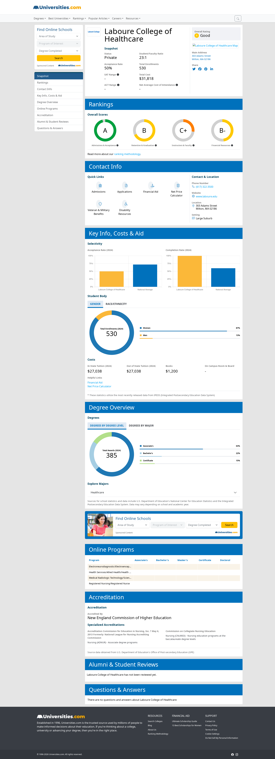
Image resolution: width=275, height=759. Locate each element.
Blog (150, 725)
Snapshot (43, 76)
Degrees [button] (39, 18)
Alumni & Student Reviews (53, 121)
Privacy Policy (211, 725)
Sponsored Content (45, 66)
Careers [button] (116, 18)
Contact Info (44, 89)
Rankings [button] (78, 18)
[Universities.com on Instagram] (237, 754)
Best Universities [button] (58, 18)
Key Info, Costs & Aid (49, 95)
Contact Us (210, 721)
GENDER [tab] (95, 304)
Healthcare (97, 492)
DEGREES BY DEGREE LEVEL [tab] (107, 425)
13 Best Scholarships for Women (186, 725)
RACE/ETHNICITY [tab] (116, 304)
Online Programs (47, 108)
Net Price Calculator (99, 386)
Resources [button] (132, 18)
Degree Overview (47, 102)
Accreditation (45, 115)
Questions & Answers (50, 128)
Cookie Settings (212, 733)
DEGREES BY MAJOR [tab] (141, 425)
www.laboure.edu (206, 196)
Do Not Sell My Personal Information (221, 738)
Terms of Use (211, 729)
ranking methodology (127, 154)
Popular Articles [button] (98, 18)
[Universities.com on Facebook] (232, 754)
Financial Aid (95, 382)
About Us (152, 729)
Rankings (42, 82)
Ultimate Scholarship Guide (184, 721)
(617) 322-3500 (204, 186)
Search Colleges (155, 721)
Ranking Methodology (158, 733)
